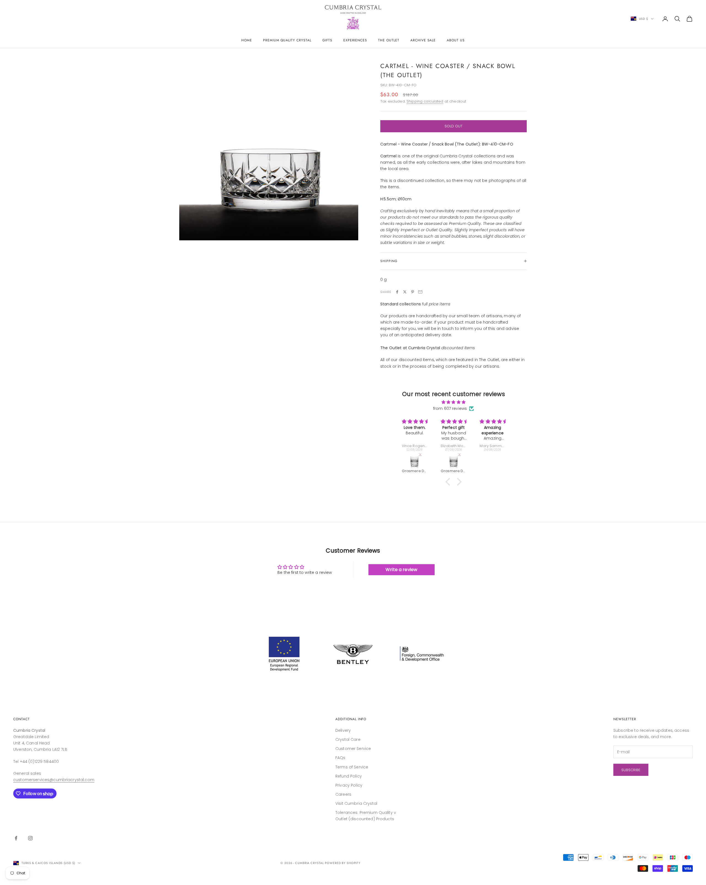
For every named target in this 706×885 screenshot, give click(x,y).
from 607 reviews (450, 408)
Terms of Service (351, 767)
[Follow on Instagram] (30, 838)
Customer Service (353, 748)
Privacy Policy (348, 785)
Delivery (343, 730)
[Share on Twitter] (405, 292)
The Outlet (388, 40)
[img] (453, 402)
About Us (456, 40)
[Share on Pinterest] (412, 292)
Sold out (453, 126)
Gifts (327, 40)
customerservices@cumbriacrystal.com (53, 779)
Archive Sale (423, 40)
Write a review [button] (401, 569)
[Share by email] (420, 292)
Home (246, 40)
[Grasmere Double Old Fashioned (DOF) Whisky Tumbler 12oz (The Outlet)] (414, 461)
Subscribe (630, 770)
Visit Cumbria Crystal (356, 803)
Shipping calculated (425, 101)
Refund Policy (348, 776)
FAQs (340, 757)
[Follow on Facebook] (16, 838)
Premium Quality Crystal (287, 40)
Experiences (355, 40)
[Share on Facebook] (397, 292)
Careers (343, 794)
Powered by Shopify (342, 863)
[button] (449, 482)
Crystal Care (347, 739)
